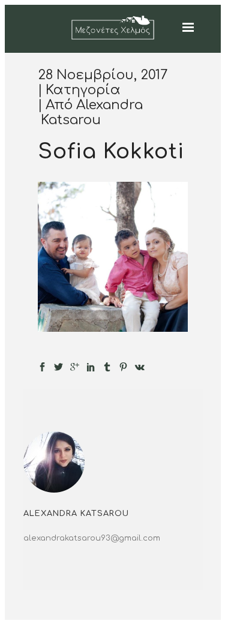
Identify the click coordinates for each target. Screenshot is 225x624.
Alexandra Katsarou (92, 112)
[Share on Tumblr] (107, 366)
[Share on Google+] (74, 366)
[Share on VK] (140, 366)
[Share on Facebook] (42, 366)
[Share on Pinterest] (123, 366)
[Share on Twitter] (58, 366)
